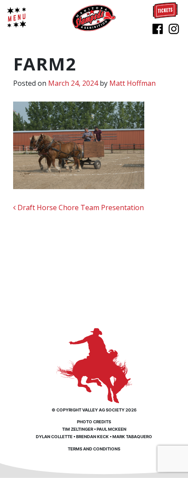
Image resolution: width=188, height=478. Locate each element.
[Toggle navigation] (16, 17)
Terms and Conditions (94, 448)
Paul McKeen (111, 429)
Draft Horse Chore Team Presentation (80, 207)
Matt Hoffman (132, 83)
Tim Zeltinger (77, 429)
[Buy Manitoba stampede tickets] (165, 9)
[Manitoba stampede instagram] (173, 28)
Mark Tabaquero (132, 436)
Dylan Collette (54, 436)
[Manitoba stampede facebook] (157, 28)
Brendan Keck (92, 436)
